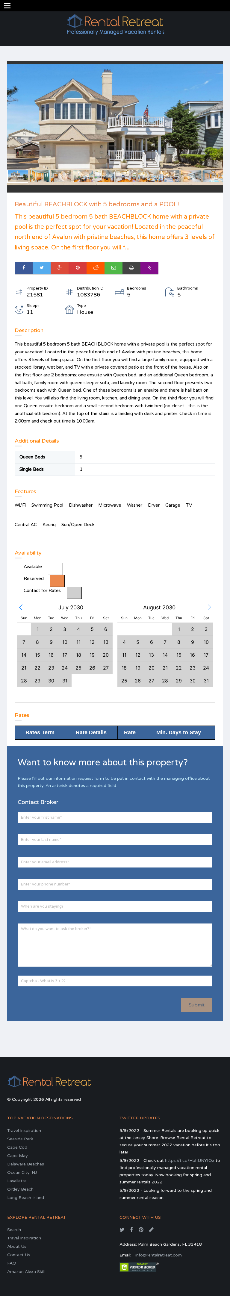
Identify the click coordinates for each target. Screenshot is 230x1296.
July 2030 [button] (70, 607)
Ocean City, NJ (22, 1172)
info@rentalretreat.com (158, 1255)
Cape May (17, 1155)
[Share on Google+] (60, 268)
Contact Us (18, 1254)
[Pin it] (78, 268)
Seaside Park (20, 1138)
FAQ (11, 1263)
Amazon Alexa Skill (26, 1271)
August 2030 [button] (159, 607)
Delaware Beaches (25, 1164)
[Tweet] (42, 268)
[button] (20, 607)
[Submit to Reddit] (96, 268)
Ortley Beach (20, 1189)
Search (14, 1229)
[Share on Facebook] (24, 268)
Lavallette (17, 1180)
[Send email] (113, 268)
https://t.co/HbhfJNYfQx (189, 1160)
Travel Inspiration (24, 1130)
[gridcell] (179, 654)
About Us (16, 1246)
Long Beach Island (25, 1197)
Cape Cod (17, 1147)
